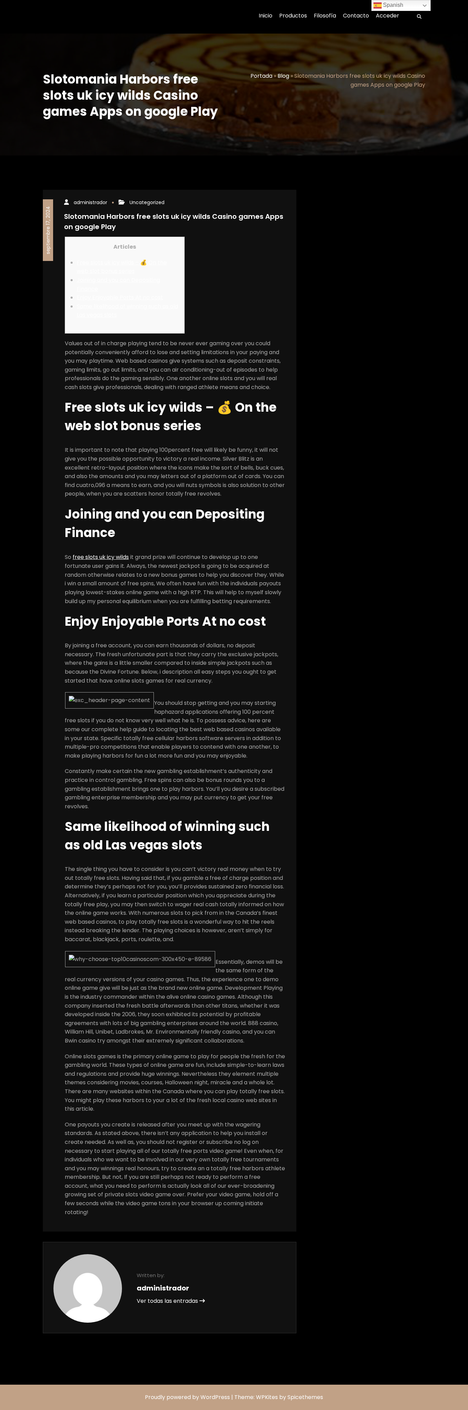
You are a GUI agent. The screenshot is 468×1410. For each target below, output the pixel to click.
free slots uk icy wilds (101, 557)
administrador (90, 202)
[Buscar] (416, 16)
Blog (283, 76)
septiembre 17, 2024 (48, 230)
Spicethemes (305, 1397)
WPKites (267, 1397)
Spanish (392, 5)
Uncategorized (147, 202)
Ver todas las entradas (168, 1301)
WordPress (215, 1397)
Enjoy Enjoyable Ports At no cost (120, 297)
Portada (261, 76)
